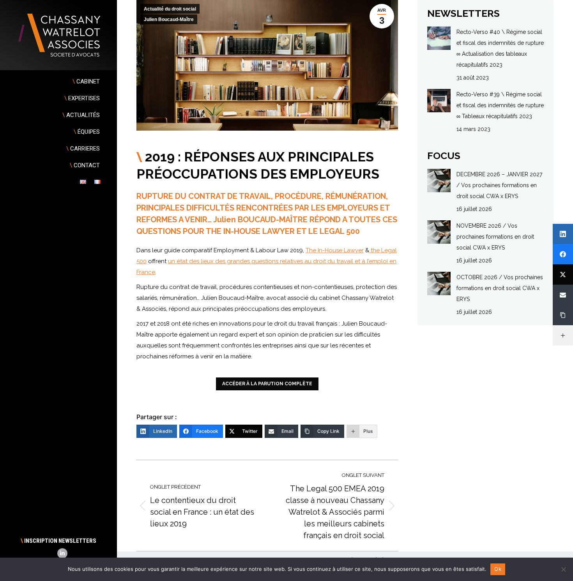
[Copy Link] (563, 315)
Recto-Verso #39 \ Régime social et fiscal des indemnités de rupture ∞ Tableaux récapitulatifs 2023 (500, 105)
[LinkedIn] (563, 234)
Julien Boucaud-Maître (169, 19)
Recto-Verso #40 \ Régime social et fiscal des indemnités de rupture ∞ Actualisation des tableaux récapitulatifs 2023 (500, 48)
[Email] (563, 295)
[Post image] (439, 38)
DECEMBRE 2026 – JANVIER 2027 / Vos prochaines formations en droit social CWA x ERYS (499, 185)
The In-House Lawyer (335, 250)
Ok (497, 569)
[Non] (563, 569)
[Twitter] (563, 274)
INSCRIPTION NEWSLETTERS (58, 540)
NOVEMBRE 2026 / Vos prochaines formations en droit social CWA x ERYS (495, 237)
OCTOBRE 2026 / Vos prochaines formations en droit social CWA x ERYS (499, 288)
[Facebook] (563, 254)
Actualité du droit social (170, 9)
